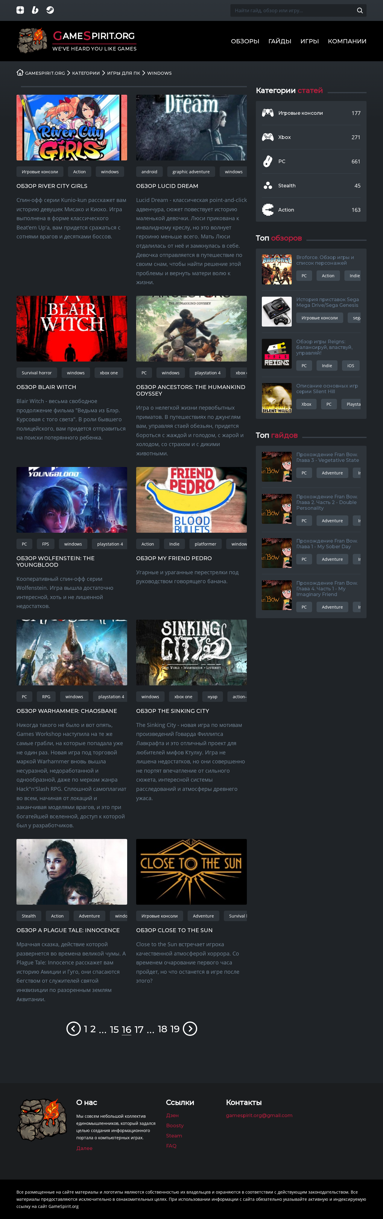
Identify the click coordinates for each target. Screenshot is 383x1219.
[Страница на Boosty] (38, 10)
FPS (45, 544)
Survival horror (37, 373)
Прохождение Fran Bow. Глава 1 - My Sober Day (327, 543)
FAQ (171, 1146)
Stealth (29, 916)
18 (162, 1029)
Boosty (175, 1125)
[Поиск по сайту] (360, 10)
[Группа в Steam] (53, 10)
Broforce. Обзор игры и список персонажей (325, 260)
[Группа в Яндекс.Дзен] (23, 10)
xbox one (109, 373)
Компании (347, 41)
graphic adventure (191, 171)
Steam (174, 1136)
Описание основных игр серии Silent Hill (327, 388)
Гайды (279, 41)
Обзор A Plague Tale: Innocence (68, 930)
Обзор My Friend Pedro (174, 558)
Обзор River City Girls (51, 186)
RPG (46, 696)
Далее (84, 1148)
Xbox (284, 137)
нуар (213, 696)
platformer (205, 544)
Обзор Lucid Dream (167, 186)
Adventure (89, 916)
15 (114, 1029)
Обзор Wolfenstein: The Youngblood (55, 561)
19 (175, 1029)
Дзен (172, 1115)
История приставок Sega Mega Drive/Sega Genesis (327, 302)
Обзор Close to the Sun (174, 930)
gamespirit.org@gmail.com (259, 1115)
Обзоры (245, 41)
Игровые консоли (40, 171)
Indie (174, 544)
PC (144, 373)
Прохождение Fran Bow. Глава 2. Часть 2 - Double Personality (327, 502)
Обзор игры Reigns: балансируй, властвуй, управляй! (324, 347)
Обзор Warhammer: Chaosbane (66, 711)
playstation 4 (208, 373)
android (149, 171)
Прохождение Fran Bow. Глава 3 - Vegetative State (327, 457)
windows (110, 171)
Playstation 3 (359, 404)
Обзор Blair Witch (46, 387)
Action (79, 171)
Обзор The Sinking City (172, 711)
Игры (309, 41)
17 (139, 1029)
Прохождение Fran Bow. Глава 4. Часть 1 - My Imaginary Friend (327, 588)
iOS (350, 365)
